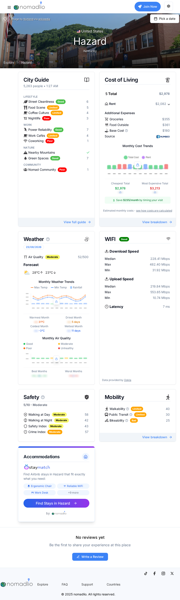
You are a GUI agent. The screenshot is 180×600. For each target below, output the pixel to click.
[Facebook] (154, 573)
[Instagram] (163, 573)
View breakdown (154, 222)
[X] (172, 573)
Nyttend (28, 19)
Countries (113, 584)
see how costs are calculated (154, 210)
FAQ (65, 584)
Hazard (26, 62)
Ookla (127, 380)
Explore (9, 62)
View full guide (75, 222)
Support (87, 584)
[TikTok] (145, 573)
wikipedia (44, 19)
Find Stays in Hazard (53, 503)
